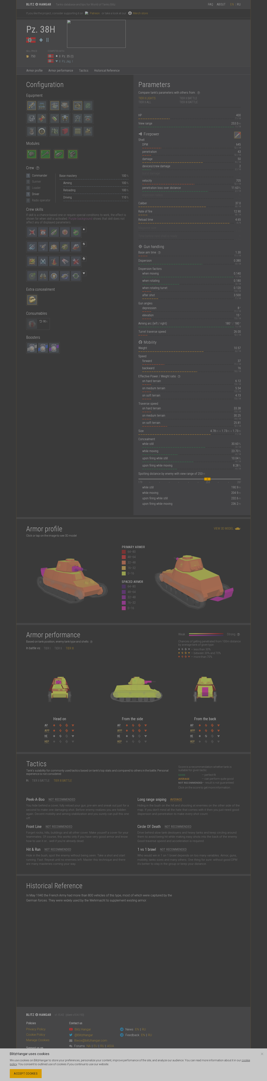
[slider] (207, 479)
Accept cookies (26, 1073)
